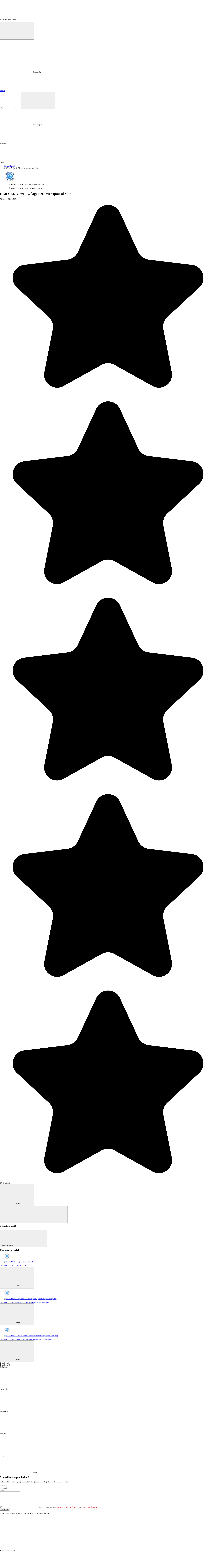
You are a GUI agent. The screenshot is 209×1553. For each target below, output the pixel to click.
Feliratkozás (5, 1509)
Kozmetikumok (9, 166)
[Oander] (31, 1550)
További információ (7, 1246)
